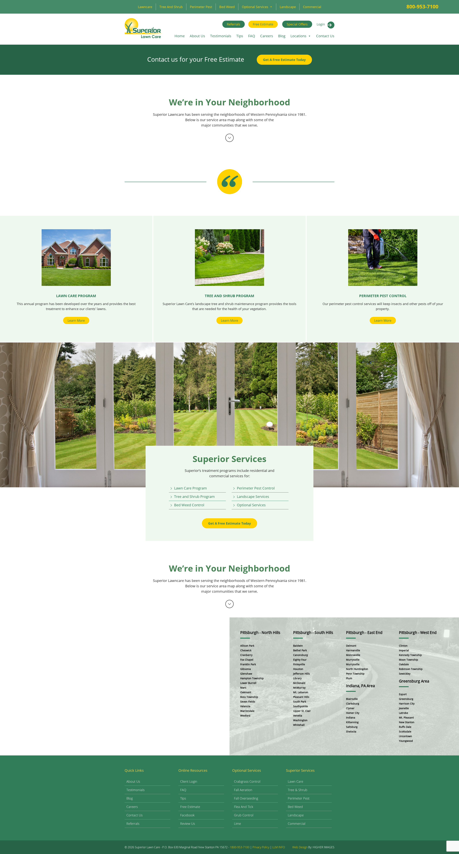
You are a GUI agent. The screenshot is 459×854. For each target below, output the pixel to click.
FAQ (251, 36)
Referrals (233, 24)
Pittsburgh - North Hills (260, 632)
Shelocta (351, 731)
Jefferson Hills (301, 673)
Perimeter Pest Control (256, 488)
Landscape (288, 7)
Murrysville (352, 659)
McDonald (299, 683)
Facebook (187, 815)
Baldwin (298, 645)
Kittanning (352, 722)
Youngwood (406, 741)
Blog (281, 36)
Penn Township (355, 673)
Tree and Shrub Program (194, 496)
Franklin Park (248, 664)
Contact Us (325, 36)
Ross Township (249, 697)
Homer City (352, 713)
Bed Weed (227, 7)
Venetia (297, 715)
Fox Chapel (246, 659)
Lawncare (145, 7)
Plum (349, 678)
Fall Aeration (243, 790)
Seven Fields (247, 701)
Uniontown (405, 736)
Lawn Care (295, 781)
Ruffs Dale (405, 727)
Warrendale (247, 711)
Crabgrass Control (247, 781)
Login (321, 24)
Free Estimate (263, 24)
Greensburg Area (414, 681)
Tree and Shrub (171, 7)
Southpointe (300, 706)
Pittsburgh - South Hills (313, 632)
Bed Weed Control (189, 505)
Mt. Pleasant (406, 717)
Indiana (350, 717)
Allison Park (247, 645)
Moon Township (408, 659)
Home (179, 36)
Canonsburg (300, 655)
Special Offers (297, 24)
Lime (237, 823)
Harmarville (353, 650)
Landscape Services (253, 496)
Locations (298, 36)
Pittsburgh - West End (418, 632)
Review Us (187, 823)
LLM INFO (278, 847)
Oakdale (404, 664)
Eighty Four (300, 659)
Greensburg (406, 699)
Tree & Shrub (297, 790)
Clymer (350, 708)
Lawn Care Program (190, 488)
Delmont (351, 645)
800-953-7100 (422, 6)
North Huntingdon (357, 669)
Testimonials (220, 36)
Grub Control (243, 815)
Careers (266, 36)
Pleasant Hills (301, 697)
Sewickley (404, 673)
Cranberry (246, 655)
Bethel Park (300, 650)
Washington (300, 720)
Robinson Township (411, 669)
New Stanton (406, 722)
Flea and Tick (243, 807)
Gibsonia (245, 669)
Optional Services (255, 7)
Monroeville (353, 655)
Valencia (245, 706)
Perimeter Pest (201, 7)
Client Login (188, 781)
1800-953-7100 (239, 847)
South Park (299, 701)
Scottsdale (405, 731)
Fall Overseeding (246, 798)
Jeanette (404, 708)
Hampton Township (252, 678)
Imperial (404, 650)
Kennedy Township (410, 655)
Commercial (312, 7)
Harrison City (407, 703)
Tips (239, 36)
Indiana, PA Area (360, 685)
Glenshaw (246, 673)
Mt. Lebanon (300, 692)
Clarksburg (352, 703)
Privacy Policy (260, 847)
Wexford (245, 715)
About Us (197, 36)
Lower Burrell (248, 683)
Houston (298, 669)
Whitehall (299, 725)
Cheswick (245, 650)
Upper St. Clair (302, 711)
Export (403, 694)
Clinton (403, 645)
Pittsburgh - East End (364, 632)
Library (297, 678)
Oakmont (245, 692)
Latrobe (403, 713)
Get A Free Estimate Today (284, 60)
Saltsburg (352, 727)
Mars (243, 687)
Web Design (299, 847)
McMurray (299, 687)
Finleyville (299, 664)
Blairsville (352, 699)
